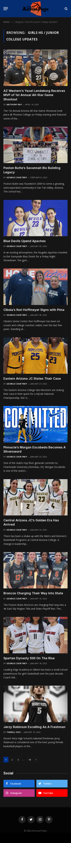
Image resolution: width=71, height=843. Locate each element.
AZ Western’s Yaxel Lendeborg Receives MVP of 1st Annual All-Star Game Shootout (34, 95)
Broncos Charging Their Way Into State (33, 593)
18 (29, 759)
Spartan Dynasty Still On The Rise (29, 658)
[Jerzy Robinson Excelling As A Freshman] (35, 704)
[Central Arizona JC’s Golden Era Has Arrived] (35, 497)
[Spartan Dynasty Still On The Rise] (35, 635)
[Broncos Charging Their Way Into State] (35, 570)
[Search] (66, 9)
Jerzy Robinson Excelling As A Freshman (34, 727)
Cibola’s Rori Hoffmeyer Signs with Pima (33, 310)
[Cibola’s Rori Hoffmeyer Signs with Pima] (35, 286)
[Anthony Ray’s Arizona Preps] (35, 8)
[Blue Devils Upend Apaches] (35, 218)
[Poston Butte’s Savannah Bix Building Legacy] (35, 145)
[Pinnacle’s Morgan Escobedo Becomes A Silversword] (35, 424)
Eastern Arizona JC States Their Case (32, 378)
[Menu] (5, 9)
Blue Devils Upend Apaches (24, 241)
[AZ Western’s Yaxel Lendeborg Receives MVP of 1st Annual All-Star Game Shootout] (35, 67)
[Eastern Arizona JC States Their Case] (35, 355)
